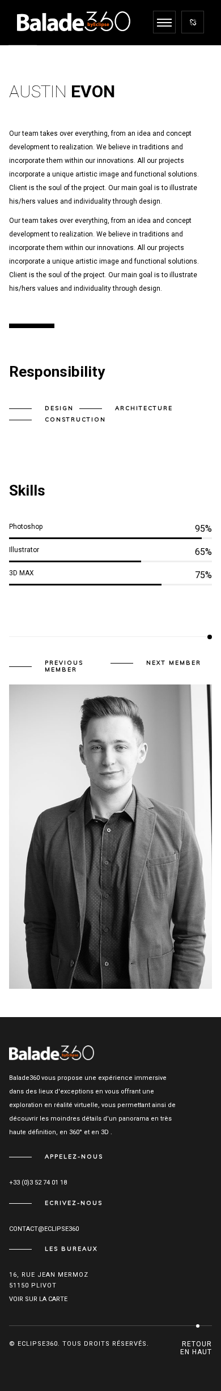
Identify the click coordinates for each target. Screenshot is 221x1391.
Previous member (64, 666)
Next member (173, 663)
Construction (75, 419)
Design (59, 408)
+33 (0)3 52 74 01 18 (38, 1182)
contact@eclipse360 (44, 1229)
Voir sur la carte (38, 1299)
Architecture (144, 408)
